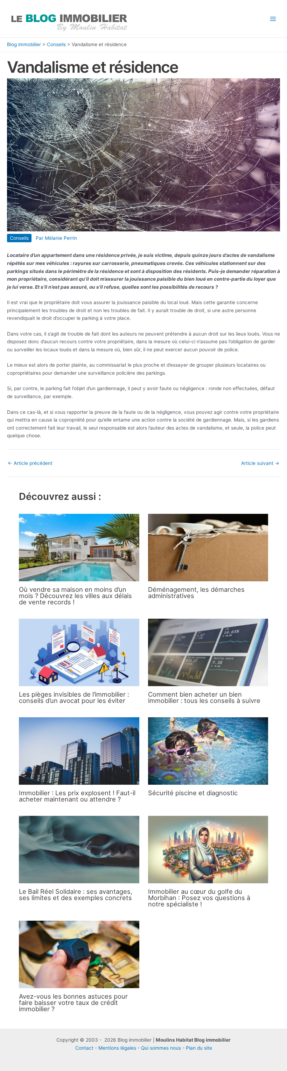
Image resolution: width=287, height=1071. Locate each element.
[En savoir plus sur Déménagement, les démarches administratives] (208, 547)
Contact (84, 1048)
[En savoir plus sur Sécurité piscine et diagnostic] (208, 750)
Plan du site (199, 1048)
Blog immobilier (24, 44)
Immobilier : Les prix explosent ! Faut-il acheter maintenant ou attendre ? (77, 796)
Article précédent (30, 463)
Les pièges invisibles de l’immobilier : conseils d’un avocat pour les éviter (74, 697)
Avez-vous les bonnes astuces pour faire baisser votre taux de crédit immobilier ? (73, 1002)
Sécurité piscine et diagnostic (193, 793)
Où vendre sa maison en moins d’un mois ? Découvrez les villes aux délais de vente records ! (75, 595)
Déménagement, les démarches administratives (196, 592)
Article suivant (260, 463)
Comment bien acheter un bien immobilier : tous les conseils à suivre (204, 697)
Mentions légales (117, 1048)
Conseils (56, 44)
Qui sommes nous (161, 1048)
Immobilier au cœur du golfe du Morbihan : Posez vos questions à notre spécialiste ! (199, 897)
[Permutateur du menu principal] (273, 19)
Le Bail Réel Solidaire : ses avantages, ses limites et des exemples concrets (75, 894)
